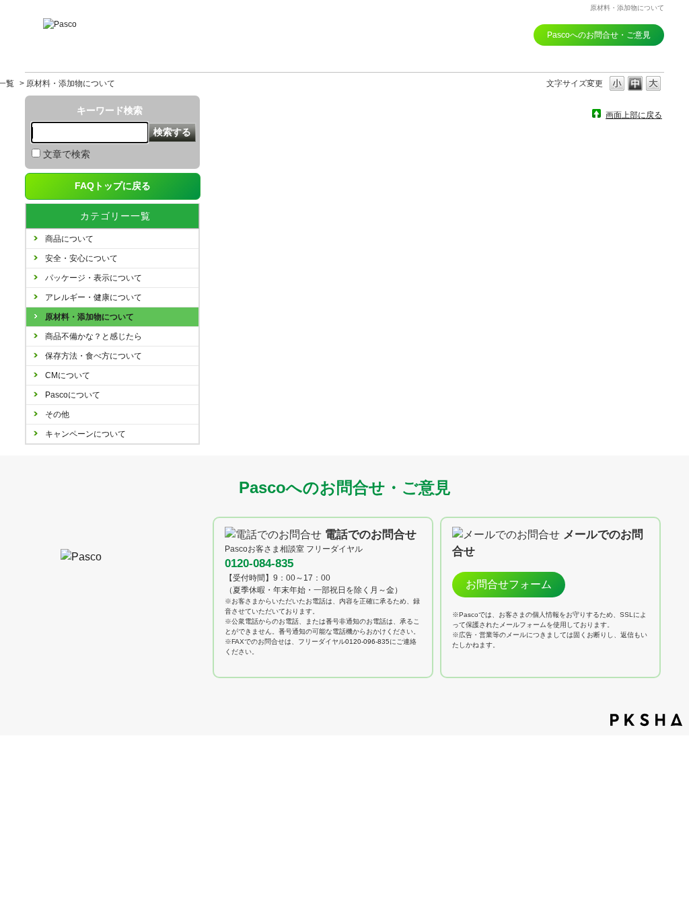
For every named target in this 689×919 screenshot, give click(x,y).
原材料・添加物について (89, 317)
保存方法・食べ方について (93, 356)
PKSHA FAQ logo (646, 720)
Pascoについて (72, 395)
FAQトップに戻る (113, 185)
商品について (69, 239)
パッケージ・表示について (93, 278)
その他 (57, 414)
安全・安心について (81, 258)
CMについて (67, 375)
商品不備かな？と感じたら (93, 336)
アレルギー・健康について (93, 297)
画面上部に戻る (634, 114)
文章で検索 (66, 154)
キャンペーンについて (85, 434)
